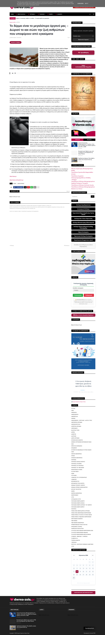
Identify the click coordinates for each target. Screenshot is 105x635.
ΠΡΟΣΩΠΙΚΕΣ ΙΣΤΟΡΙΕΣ (76, 526)
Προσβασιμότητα (89, 628)
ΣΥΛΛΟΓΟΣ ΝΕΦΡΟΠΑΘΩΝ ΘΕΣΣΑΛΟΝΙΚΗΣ (81, 534)
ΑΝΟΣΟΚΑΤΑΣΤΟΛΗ (75, 424)
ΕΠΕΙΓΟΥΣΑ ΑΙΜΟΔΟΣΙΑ (76, 445)
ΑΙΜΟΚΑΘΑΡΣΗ (74, 414)
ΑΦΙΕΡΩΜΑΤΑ (74, 428)
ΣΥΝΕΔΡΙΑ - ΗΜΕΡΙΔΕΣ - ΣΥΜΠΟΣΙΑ (79, 536)
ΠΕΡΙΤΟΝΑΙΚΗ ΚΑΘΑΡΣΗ (76, 518)
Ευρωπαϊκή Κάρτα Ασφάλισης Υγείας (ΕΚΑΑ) (83, 213)
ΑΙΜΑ (72, 410)
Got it (86, 3)
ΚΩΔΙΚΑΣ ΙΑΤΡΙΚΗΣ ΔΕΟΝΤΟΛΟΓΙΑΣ (84, 7)
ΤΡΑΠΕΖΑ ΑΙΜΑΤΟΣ (75, 540)
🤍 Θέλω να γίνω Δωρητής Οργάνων (83, 315)
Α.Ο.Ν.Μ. (73, 408)
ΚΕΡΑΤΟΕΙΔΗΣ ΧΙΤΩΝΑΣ (76, 469)
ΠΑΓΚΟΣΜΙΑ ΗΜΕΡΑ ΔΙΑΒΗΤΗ (77, 501)
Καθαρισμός (89, 295)
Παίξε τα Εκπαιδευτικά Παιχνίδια (83, 66)
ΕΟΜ (72, 444)
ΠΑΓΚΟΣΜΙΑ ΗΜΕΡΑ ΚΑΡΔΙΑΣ (77, 503)
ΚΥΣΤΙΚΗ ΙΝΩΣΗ (74, 471)
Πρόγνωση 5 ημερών (83, 39)
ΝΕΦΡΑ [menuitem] (51, 14)
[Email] (34, 187)
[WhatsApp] (31, 187)
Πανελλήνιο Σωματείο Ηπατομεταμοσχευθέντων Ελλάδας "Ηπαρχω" (81, 177)
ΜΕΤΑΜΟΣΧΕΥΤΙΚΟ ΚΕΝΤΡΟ (77, 483)
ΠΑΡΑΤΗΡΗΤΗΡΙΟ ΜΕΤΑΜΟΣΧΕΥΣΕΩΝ (83, 592)
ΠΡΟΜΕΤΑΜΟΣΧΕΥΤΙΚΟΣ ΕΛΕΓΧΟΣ (79, 524)
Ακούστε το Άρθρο (15, 42)
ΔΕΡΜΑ (18, 22)
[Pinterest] (28, 187)
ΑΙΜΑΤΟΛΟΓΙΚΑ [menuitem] (21, 14)
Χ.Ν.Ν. (72, 546)
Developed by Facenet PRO (89, 633)
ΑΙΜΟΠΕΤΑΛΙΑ (74, 416)
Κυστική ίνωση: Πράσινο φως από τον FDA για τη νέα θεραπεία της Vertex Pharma (86, 152)
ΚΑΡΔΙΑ (73, 455)
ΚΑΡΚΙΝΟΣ (73, 459)
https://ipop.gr (13, 176)
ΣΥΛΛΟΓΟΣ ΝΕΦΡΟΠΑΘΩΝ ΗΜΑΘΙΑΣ (79, 532)
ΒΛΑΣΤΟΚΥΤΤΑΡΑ (75, 430)
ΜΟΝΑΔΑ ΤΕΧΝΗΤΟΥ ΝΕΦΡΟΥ (78, 485)
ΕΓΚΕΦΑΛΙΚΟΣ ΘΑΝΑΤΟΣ (77, 440)
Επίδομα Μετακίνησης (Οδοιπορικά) (83, 222)
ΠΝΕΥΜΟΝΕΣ (74, 520)
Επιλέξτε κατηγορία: (78, 288)
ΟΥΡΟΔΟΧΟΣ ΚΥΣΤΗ (76, 499)
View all (68, 191)
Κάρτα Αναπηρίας (83, 232)
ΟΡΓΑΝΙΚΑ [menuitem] (32, 14)
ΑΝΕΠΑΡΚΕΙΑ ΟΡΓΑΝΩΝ (76, 422)
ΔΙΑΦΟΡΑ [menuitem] (59, 14)
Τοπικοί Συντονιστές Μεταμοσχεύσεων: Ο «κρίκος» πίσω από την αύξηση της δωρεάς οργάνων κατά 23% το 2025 (86, 144)
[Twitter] (25, 187)
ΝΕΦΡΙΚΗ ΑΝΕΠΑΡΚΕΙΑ (76, 493)
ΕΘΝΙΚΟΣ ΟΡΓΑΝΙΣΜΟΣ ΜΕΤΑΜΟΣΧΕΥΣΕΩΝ (81, 442)
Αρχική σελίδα (13, 22)
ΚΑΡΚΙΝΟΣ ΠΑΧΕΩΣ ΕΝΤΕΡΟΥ (78, 461)
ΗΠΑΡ (72, 451)
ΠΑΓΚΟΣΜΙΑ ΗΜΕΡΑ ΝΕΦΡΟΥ (77, 506)
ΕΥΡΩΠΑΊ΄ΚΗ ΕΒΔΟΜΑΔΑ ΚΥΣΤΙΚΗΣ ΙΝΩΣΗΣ (81, 449)
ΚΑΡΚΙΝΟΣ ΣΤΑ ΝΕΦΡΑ (76, 463)
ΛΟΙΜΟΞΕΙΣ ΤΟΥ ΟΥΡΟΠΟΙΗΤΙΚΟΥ (79, 477)
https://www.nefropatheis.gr (16, 180)
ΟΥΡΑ (72, 497)
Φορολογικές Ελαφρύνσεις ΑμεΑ (83, 240)
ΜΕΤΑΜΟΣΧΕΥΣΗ (75, 481)
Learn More (80, 3)
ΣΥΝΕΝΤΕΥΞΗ (74, 538)
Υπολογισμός (78, 295)
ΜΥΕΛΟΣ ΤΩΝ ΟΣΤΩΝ (76, 489)
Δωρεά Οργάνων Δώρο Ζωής (23, 633)
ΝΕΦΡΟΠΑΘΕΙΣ (74, 495)
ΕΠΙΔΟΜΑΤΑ (74, 447)
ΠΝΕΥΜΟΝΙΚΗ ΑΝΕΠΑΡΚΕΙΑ (77, 522)
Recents (89, 139)
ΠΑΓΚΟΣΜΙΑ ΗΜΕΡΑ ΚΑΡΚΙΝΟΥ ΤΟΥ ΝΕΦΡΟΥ (81, 504)
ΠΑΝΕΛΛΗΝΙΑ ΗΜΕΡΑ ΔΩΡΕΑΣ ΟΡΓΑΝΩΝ (80, 510)
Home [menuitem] (12, 14)
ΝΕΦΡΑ (73, 491)
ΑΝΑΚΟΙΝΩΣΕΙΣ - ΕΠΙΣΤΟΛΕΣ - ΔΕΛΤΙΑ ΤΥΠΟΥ (81, 420)
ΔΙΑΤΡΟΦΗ (73, 436)
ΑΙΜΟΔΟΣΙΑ (74, 412)
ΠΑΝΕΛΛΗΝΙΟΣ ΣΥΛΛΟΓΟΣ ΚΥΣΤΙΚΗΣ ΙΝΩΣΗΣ (81, 514)
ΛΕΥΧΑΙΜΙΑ (74, 475)
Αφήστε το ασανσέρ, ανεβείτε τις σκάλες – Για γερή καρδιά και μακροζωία (32, 18)
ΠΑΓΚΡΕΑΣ (73, 508)
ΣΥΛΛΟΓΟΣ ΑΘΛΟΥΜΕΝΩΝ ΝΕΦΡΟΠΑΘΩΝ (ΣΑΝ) (82, 530)
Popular (77, 139)
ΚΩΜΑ (72, 473)
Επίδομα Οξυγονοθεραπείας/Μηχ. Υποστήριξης (83, 227)
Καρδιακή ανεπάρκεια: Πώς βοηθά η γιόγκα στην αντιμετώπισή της (86, 159)
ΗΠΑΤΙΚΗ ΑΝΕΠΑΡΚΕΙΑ (76, 453)
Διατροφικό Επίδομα (83, 209)
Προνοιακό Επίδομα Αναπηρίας (83, 236)
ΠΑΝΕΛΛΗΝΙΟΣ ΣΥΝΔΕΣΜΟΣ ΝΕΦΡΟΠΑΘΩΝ (81, 516)
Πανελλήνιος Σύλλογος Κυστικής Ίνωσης (82, 185)
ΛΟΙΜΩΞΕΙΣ (74, 479)
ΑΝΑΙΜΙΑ (73, 418)
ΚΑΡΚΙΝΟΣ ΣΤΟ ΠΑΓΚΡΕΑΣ (77, 465)
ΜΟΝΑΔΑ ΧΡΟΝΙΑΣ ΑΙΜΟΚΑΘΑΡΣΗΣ (79, 487)
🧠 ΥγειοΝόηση (83, 52)
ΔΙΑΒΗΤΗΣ (73, 434)
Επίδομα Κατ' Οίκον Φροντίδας (83, 218)
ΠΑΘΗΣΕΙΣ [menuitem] (42, 14)
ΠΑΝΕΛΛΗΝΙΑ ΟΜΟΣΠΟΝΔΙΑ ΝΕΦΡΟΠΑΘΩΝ (81, 512)
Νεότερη (12, 245)
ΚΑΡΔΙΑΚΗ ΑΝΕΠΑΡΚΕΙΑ (76, 457)
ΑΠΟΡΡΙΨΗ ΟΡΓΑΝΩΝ (76, 426)
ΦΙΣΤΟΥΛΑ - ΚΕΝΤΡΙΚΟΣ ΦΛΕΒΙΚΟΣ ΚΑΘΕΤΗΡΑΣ (82, 544)
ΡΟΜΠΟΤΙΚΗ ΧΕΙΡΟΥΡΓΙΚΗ (77, 528)
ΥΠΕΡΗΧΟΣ (73, 542)
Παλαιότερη (66, 245)
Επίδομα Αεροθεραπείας (83, 205)
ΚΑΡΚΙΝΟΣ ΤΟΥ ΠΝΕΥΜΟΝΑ (77, 467)
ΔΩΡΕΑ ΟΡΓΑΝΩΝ (21, 183)
